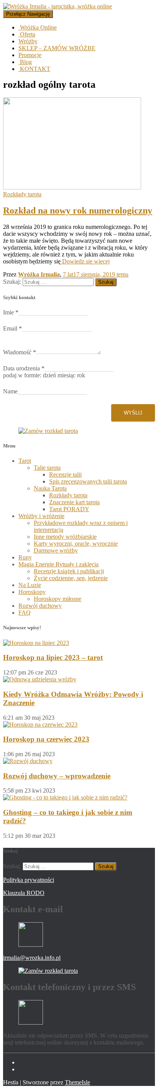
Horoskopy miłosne (57, 598)
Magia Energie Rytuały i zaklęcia (58, 564)
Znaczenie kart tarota (74, 502)
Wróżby (28, 41)
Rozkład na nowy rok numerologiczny (77, 210)
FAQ (24, 612)
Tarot (24, 460)
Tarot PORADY (69, 509)
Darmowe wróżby (56, 550)
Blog (25, 62)
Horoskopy (32, 592)
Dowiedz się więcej (85, 261)
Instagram (24, 1071)
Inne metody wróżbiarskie (65, 536)
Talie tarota (47, 467)
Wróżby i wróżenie (41, 516)
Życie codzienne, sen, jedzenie (71, 578)
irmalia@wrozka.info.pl (32, 957)
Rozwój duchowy (40, 605)
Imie (10, 312)
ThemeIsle (77, 1082)
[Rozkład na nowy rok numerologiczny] (72, 187)
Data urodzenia (23, 368)
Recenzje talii (65, 474)
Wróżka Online (37, 27)
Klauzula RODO (23, 893)
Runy (25, 557)
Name (10, 391)
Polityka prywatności (28, 880)
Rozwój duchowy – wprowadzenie (56, 776)
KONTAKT (34, 69)
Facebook (24, 1064)
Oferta (26, 34)
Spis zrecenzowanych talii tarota (88, 481)
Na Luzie (29, 585)
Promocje (29, 55)
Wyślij (133, 413)
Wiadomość (19, 352)
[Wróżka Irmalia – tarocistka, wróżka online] (57, 6)
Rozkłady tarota (22, 194)
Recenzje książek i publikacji (69, 571)
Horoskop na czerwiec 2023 (46, 739)
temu (95, 274)
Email (12, 328)
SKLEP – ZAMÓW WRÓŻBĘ (56, 48)
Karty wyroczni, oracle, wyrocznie (76, 543)
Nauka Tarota (50, 488)
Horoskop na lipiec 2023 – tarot (53, 657)
